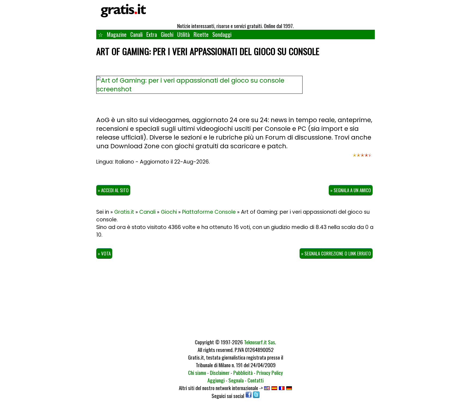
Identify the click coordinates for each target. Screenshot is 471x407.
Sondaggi (221, 34)
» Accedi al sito (113, 190)
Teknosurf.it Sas (259, 342)
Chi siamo (197, 372)
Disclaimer (220, 372)
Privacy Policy (269, 372)
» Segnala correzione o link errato (336, 253)
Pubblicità (243, 372)
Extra (151, 34)
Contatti (255, 380)
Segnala (236, 380)
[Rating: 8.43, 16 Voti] (362, 157)
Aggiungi (216, 380)
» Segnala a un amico (350, 190)
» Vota (104, 253)
